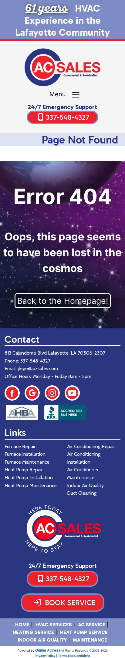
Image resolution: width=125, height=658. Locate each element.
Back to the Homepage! (62, 301)
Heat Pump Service (84, 632)
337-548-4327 (68, 117)
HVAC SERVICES (53, 625)
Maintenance (90, 640)
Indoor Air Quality (42, 640)
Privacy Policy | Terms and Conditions (62, 655)
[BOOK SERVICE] (62, 610)
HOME (22, 625)
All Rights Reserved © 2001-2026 (84, 650)
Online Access (47, 650)
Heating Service (33, 632)
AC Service (91, 625)
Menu (60, 94)
